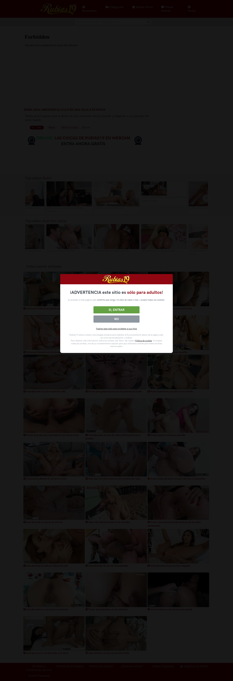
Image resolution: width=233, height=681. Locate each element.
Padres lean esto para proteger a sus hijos (116, 328)
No (116, 319)
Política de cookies (143, 340)
